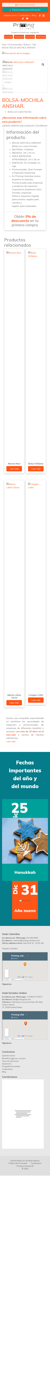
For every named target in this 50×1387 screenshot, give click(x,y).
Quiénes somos (10, 15)
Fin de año (26, 10)
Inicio (4, 44)
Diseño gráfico (41, 37)
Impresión (9, 37)
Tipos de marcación (10, 1061)
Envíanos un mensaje (26, 5)
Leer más (14, 468)
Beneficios (6, 1058)
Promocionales (19, 37)
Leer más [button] (11, 741)
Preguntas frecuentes (11, 1066)
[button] (43, 64)
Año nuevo (25, 911)
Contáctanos (24, 15)
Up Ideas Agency (32, 1161)
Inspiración (6, 1064)
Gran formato (30, 37)
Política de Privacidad (18, 1163)
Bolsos (27, 44)
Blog (34, 15)
